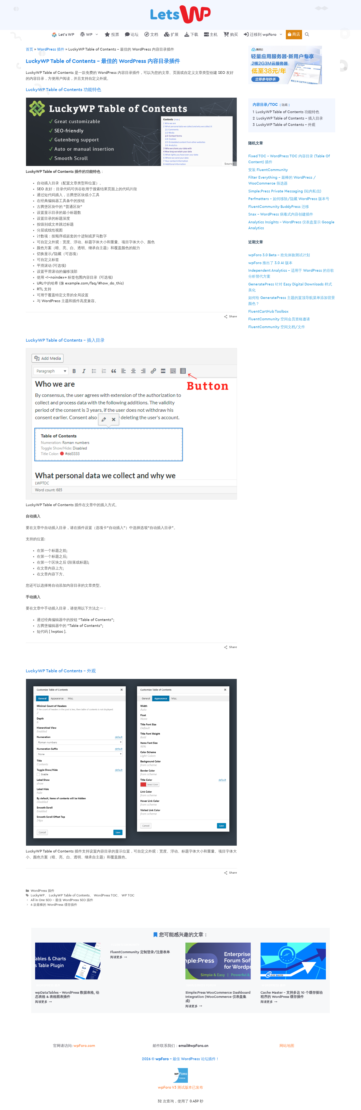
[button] (307, 34)
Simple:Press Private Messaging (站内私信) (284, 191)
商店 (295, 34)
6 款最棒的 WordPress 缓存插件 (54, 904)
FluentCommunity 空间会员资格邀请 (279, 319)
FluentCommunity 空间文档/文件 (276, 327)
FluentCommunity (125, 945)
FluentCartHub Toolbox (268, 311)
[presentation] (67, 961)
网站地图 (286, 1046)
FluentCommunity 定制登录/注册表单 (140, 952)
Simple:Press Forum (201, 985)
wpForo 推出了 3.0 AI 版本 (270, 263)
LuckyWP (38, 895)
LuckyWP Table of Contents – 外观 (61, 671)
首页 (29, 49)
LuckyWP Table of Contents (69, 895)
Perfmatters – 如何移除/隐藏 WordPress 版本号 (288, 199)
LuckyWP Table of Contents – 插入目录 (65, 340)
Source (229, 163)
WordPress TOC (105, 895)
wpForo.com (84, 1046)
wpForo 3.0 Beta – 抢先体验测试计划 (279, 255)
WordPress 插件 (50, 49)
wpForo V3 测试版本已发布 (180, 1087)
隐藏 (285, 104)
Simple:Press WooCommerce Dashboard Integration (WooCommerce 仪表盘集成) (217, 997)
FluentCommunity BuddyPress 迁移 (278, 207)
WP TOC (128, 895)
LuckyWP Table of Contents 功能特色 (63, 89)
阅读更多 (43, 1001)
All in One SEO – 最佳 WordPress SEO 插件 (62, 900)
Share (233, 316)
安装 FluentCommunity (268, 170)
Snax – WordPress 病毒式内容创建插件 (280, 214)
